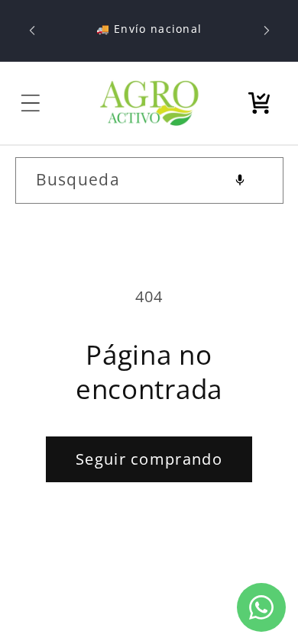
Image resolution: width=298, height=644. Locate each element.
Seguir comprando (149, 459)
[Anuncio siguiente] (266, 30)
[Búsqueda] (260, 179)
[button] (31, 103)
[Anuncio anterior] (32, 30)
